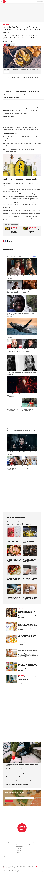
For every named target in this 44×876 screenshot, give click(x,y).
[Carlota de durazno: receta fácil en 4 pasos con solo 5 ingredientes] (11, 639)
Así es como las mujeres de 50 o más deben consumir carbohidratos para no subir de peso (27, 652)
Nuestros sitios (19, 836)
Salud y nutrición (32, 227)
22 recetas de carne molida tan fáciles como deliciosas (17, 776)
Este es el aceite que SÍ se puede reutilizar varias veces (29, 541)
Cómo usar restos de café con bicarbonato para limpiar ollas (29, 560)
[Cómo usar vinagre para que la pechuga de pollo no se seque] (14, 550)
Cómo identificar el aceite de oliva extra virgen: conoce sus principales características (15, 230)
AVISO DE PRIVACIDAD (31, 803)
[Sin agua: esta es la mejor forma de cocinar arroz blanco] (14, 570)
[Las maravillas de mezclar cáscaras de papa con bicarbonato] (14, 589)
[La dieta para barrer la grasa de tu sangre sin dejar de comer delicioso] (11, 666)
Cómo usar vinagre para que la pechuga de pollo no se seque (14, 560)
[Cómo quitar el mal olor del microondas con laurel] (30, 570)
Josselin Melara (18, 234)
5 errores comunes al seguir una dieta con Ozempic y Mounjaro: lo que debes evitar (22, 780)
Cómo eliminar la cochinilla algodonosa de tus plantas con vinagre (30, 598)
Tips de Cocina (6, 24)
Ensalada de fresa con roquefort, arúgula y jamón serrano (18, 784)
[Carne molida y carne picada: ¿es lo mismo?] (14, 531)
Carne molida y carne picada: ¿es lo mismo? (12, 540)
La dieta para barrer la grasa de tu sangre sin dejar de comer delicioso (27, 665)
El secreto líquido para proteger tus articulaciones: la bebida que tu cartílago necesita (27, 678)
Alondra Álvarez (12, 41)
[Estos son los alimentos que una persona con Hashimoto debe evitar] (11, 626)
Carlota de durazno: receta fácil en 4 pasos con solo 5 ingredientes (27, 636)
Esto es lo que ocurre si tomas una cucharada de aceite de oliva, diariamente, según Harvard (34, 230)
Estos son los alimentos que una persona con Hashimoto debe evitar (27, 625)
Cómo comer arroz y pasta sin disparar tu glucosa (16, 773)
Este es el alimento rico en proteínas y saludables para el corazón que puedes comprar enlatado (27, 611)
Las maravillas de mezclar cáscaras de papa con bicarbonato (14, 598)
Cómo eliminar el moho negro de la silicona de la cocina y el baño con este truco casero (22, 769)
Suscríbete (40, 1)
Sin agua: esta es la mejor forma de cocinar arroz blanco (13, 579)
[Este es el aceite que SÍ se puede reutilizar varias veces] (30, 531)
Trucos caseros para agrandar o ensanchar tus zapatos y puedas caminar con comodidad (22, 765)
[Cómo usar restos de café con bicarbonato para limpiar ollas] (30, 550)
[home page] (4, 1)
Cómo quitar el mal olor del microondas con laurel (30, 579)
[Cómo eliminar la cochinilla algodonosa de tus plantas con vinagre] (30, 589)
